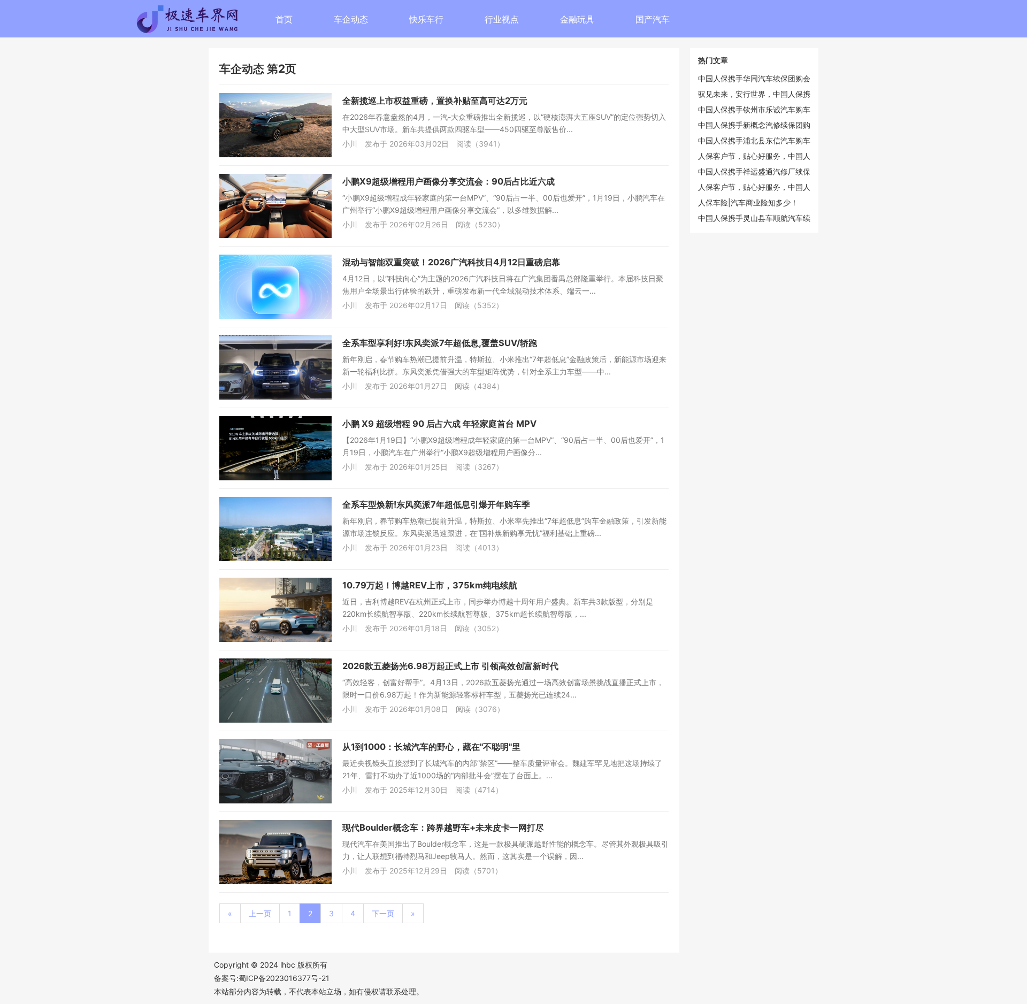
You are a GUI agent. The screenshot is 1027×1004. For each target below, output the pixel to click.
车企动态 (351, 19)
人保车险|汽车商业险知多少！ (748, 202)
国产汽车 (652, 19)
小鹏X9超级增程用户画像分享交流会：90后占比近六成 (448, 181)
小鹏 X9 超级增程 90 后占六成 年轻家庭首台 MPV (439, 423)
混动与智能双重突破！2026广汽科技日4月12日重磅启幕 (451, 262)
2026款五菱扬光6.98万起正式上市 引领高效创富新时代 (450, 666)
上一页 (260, 913)
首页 (284, 19)
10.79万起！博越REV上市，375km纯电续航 (429, 585)
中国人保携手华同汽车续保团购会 (754, 78)
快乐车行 (426, 19)
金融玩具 (577, 19)
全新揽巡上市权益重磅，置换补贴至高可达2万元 (434, 100)
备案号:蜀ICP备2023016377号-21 (271, 978)
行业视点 (502, 19)
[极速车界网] (225, 22)
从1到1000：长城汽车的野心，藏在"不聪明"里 (431, 746)
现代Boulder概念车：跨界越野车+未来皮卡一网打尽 (443, 827)
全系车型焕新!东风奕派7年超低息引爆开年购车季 (436, 504)
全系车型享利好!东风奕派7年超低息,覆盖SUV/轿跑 (439, 343)
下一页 (383, 913)
